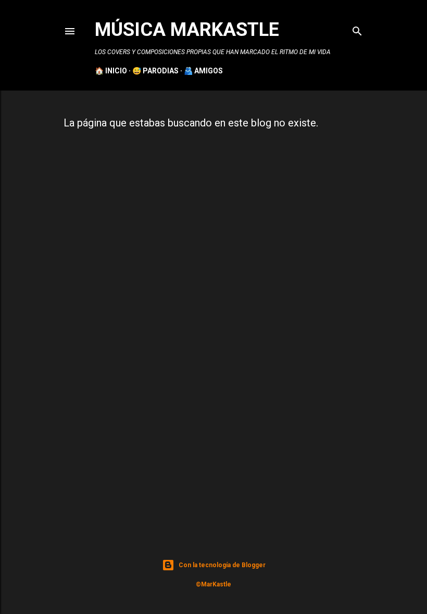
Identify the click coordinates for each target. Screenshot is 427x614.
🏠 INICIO (111, 71)
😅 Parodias (155, 71)
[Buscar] (357, 29)
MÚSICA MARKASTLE (187, 30)
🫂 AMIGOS (203, 71)
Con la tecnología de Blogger (222, 565)
